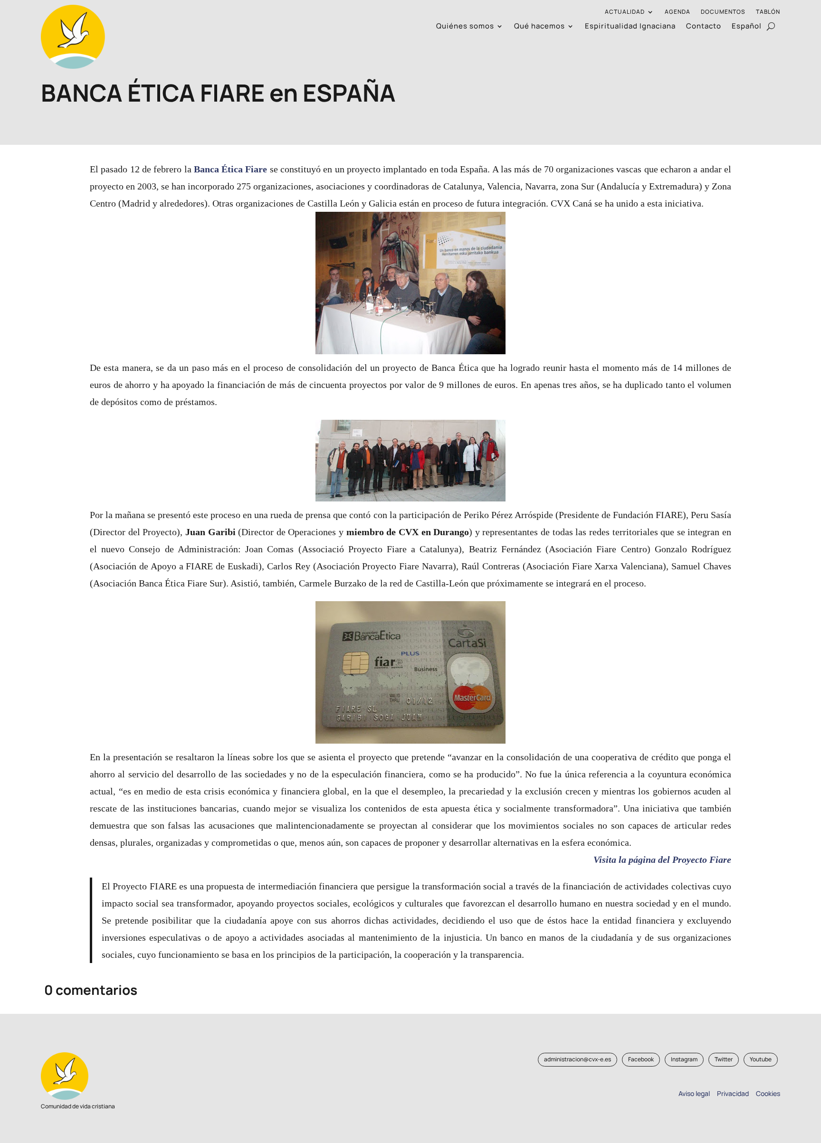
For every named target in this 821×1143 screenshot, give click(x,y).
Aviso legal (694, 1093)
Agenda (677, 12)
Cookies (768, 1093)
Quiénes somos (465, 27)
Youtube (761, 1059)
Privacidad (731, 1093)
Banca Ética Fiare (230, 169)
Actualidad (625, 12)
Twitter (724, 1059)
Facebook (641, 1059)
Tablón (768, 12)
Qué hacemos (539, 27)
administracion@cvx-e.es (577, 1059)
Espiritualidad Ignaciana (630, 27)
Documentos (723, 12)
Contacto (703, 27)
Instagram (684, 1059)
